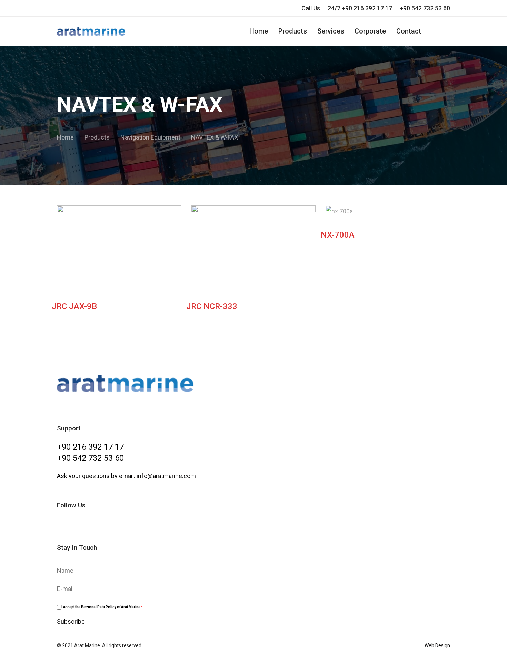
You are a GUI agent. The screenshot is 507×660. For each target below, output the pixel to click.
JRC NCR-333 (211, 306)
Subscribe (71, 621)
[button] (447, 31)
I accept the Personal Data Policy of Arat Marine (102, 607)
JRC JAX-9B (74, 306)
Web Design (437, 645)
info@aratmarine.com (166, 475)
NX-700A (338, 235)
